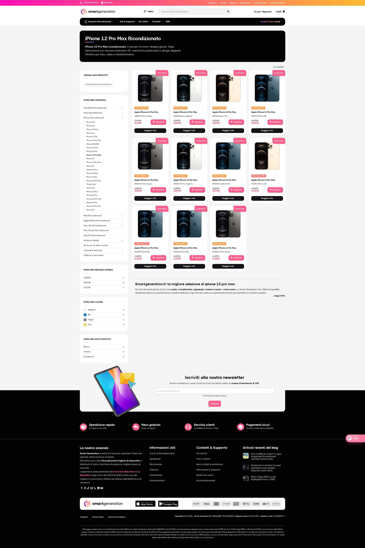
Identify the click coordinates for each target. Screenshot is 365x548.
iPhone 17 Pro (91, 202)
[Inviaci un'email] (92, 488)
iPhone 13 (90, 158)
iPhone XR (90, 122)
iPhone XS (90, 126)
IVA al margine (141, 108)
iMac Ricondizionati (93, 113)
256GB (87, 282)
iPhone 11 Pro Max (93, 140)
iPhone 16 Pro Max (93, 199)
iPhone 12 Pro (91, 151)
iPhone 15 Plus (92, 173)
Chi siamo (143, 22)
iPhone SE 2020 (92, 144)
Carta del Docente (277, 3)
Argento (92, 310)
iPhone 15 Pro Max (93, 180)
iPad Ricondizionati (93, 216)
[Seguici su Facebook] (81, 488)
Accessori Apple (91, 240)
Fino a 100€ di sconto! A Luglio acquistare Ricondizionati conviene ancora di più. (266, 456)
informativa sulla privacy (214, 396)
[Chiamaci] (95, 488)
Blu (89, 315)
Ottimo (87, 352)
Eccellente (89, 357)
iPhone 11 (90, 133)
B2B (168, 22)
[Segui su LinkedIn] (98, 488)
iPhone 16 (90, 188)
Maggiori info (150, 131)
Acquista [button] (159, 122)
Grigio (91, 320)
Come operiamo (261, 3)
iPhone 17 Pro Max (93, 206)
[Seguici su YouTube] (102, 488)
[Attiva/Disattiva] (122, 107)
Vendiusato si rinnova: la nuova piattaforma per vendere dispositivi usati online (266, 468)
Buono (87, 347)
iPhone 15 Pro (91, 177)
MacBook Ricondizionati (95, 108)
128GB (87, 278)
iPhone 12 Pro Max (93, 155)
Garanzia (232, 3)
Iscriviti (215, 403)
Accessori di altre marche (96, 245)
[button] (148, 12)
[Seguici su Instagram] (85, 488)
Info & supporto (127, 22)
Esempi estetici (245, 3)
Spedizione (212, 3)
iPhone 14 (90, 166)
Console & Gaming (93, 250)
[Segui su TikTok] (88, 488)
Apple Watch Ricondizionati (97, 221)
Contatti (156, 22)
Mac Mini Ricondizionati (95, 226)
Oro (90, 325)
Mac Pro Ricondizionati (94, 235)
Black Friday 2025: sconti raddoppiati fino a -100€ (263, 478)
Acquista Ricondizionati (99, 22)
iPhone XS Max (92, 129)
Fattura (223, 3)
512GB (87, 287)
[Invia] (228, 11)
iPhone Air (90, 210)
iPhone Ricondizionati (94, 118)
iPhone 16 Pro (91, 195)
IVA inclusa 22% (259, 176)
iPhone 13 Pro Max (93, 162)
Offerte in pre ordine (93, 255)
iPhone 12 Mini (92, 147)
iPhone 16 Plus (92, 191)
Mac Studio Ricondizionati (96, 231)
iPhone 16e (90, 184)
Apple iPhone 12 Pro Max (146, 112)
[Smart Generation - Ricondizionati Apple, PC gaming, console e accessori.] (98, 11)
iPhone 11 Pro (91, 137)
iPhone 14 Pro (91, 169)
